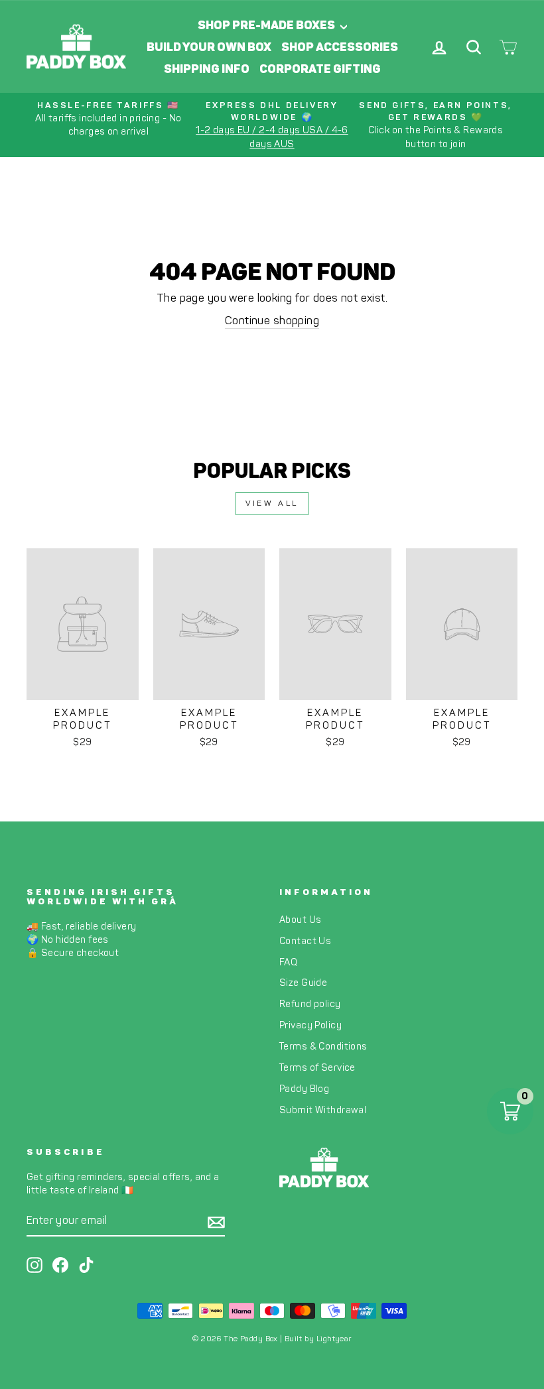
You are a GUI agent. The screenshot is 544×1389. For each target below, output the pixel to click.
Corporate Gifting (320, 69)
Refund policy (310, 1004)
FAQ (288, 962)
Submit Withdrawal (322, 1110)
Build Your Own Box (209, 47)
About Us (300, 920)
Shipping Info (206, 69)
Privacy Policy (310, 1025)
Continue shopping (272, 320)
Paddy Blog (304, 1089)
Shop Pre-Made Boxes (267, 25)
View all (272, 503)
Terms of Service (317, 1067)
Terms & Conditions (323, 1046)
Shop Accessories (339, 47)
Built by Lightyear (318, 1338)
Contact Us (305, 941)
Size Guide (303, 983)
